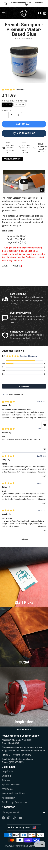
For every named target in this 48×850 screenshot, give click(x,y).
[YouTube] (20, 817)
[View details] (12, 158)
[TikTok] (14, 817)
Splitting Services (11, 784)
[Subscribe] (44, 812)
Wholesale (7, 789)
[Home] (24, 13)
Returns (6, 780)
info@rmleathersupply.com (20, 759)
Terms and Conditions (13, 793)
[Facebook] (3, 817)
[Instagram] (9, 817)
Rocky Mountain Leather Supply (28, 846)
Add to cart (24, 124)
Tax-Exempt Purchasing (14, 802)
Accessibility (8, 798)
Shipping (6, 776)
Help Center (8, 771)
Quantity (6, 110)
